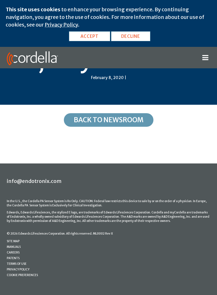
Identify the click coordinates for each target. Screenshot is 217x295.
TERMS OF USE (17, 264)
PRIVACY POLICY (18, 269)
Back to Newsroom (109, 119)
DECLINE (130, 36)
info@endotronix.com (34, 181)
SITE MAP (13, 241)
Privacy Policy (61, 24)
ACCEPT (90, 36)
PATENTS (13, 258)
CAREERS (13, 252)
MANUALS (14, 247)
